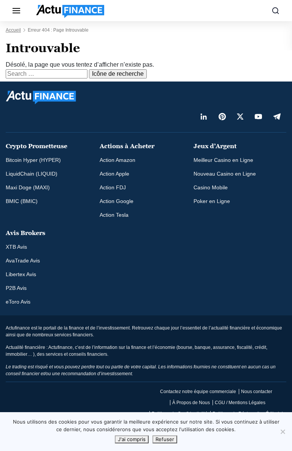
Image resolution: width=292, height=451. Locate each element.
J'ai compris (132, 439)
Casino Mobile (211, 187)
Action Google (116, 201)
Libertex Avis (21, 274)
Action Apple (114, 174)
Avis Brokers (25, 233)
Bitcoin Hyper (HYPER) (33, 160)
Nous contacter (256, 391)
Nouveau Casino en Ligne (225, 174)
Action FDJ (113, 187)
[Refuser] (282, 431)
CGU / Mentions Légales (240, 402)
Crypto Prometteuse (36, 146)
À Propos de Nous (191, 402)
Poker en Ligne (212, 201)
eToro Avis (18, 302)
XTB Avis (16, 247)
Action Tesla (114, 215)
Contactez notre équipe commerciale (198, 391)
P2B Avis (16, 288)
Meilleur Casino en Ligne (223, 160)
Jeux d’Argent (215, 146)
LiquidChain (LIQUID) (31, 174)
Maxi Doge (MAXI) (28, 187)
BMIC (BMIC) (22, 201)
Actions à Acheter (127, 146)
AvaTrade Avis (23, 260)
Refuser (165, 439)
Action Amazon (117, 160)
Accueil (13, 30)
